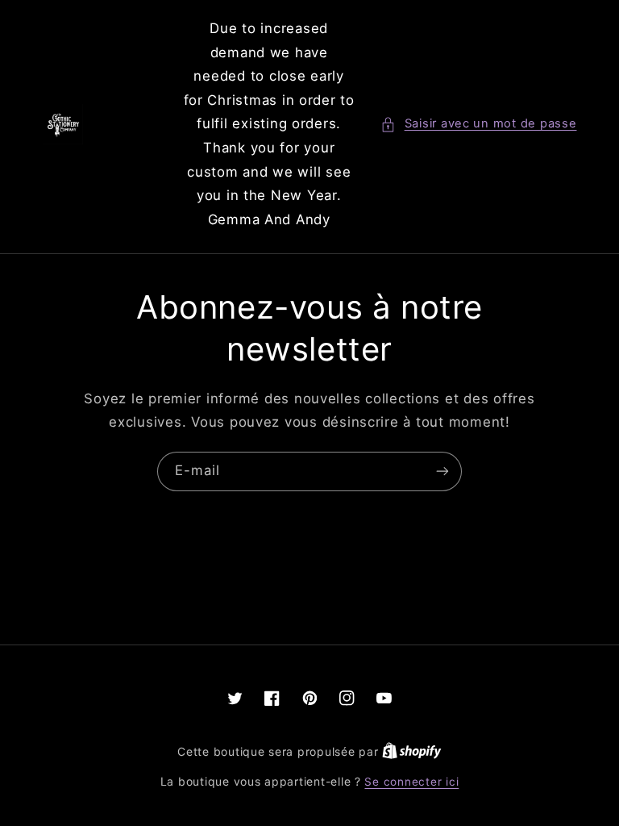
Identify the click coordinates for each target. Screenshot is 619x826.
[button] (478, 124)
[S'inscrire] (442, 471)
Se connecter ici (411, 781)
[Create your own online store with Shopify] (412, 751)
